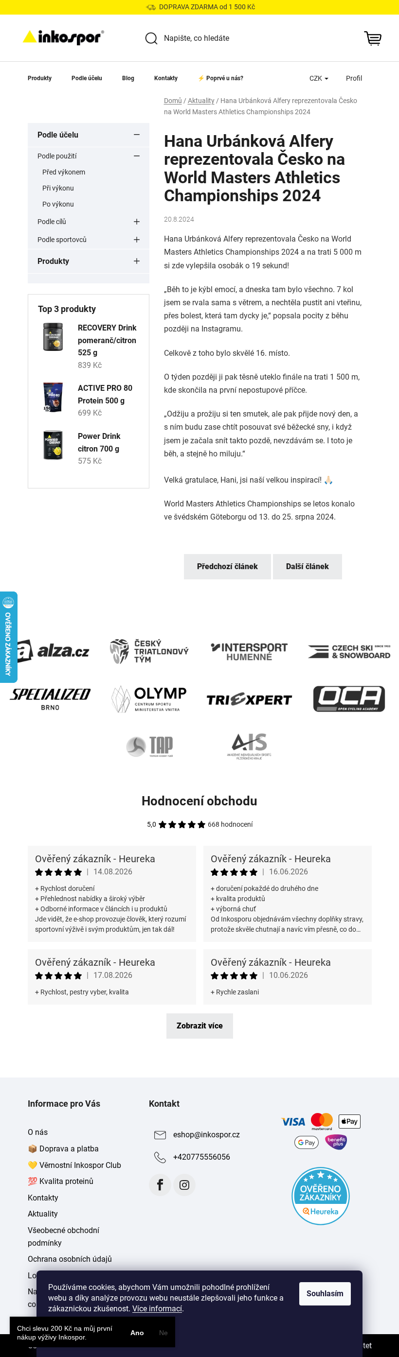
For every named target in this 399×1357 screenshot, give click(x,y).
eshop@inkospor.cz (206, 1135)
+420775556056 (201, 1157)
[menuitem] (39, 78)
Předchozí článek (227, 566)
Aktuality (43, 1213)
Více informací (157, 1308)
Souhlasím (325, 1293)
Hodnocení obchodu (199, 801)
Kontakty (43, 1197)
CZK (316, 78)
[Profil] (354, 78)
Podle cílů (51, 222)
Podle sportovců (62, 240)
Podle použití (56, 156)
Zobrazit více (200, 1025)
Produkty (53, 261)
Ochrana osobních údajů (70, 1259)
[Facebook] (160, 1185)
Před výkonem (63, 172)
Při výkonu (58, 188)
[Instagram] (184, 1185)
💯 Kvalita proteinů (60, 1181)
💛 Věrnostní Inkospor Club (74, 1165)
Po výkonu (58, 204)
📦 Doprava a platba (63, 1148)
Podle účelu (57, 134)
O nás (38, 1132)
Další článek (307, 566)
